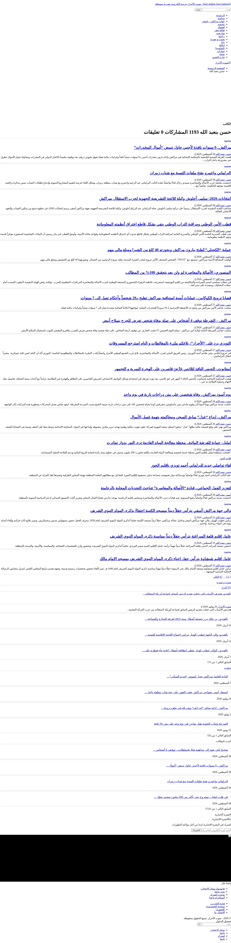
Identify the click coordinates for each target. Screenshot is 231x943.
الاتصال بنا (219, 912)
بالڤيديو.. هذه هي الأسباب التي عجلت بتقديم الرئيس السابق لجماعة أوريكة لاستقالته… (187, 593)
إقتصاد (221, 27)
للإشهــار (220, 909)
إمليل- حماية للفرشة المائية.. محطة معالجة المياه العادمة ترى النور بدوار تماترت (169, 443)
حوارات (221, 51)
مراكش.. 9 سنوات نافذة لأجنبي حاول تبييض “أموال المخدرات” (182, 147)
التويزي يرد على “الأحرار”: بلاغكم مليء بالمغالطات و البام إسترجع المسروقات (170, 343)
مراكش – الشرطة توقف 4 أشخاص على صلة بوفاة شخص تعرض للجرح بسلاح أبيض (166, 321)
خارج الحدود (218, 57)
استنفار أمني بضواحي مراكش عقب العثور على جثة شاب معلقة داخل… (186, 692)
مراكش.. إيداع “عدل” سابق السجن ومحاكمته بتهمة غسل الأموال (180, 417)
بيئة (223, 42)
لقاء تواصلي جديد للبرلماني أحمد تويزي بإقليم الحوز (191, 465)
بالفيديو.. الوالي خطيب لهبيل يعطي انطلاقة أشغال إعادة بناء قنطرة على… (185, 650)
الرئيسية (220, 15)
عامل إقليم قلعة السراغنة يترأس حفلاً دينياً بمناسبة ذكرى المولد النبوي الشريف (170, 536)
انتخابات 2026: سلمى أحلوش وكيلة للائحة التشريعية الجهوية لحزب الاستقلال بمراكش (165, 198)
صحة (222, 54)
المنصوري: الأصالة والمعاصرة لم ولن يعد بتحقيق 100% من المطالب (178, 272)
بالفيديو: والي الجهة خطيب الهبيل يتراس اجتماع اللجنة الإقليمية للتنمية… (186, 634)
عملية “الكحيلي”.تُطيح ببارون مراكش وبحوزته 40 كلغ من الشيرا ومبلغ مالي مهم (169, 250)
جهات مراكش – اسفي (213, 21)
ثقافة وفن (219, 30)
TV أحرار (226, 587)
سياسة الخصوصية (215, 906)
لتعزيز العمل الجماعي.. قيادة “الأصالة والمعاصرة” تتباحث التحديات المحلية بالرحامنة (166, 488)
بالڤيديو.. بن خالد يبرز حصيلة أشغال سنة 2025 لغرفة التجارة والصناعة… (186, 619)
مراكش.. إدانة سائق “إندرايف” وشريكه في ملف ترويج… (194, 708)
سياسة (221, 18)
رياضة (221, 36)
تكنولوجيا (220, 48)
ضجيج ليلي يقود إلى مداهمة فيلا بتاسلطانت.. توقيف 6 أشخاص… (190, 749)
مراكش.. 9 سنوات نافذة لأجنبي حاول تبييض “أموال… (197, 765)
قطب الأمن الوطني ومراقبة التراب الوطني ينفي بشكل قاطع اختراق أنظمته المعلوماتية (164, 224)
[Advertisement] (115, 97)
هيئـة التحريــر (217, 903)
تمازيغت (220, 33)
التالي (216, 577)
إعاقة (222, 45)
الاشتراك (196, 830)
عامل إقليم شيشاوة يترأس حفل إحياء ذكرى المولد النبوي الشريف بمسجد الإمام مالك (165, 559)
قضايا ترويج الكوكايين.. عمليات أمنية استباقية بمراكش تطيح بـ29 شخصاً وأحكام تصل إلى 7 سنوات (156, 298)
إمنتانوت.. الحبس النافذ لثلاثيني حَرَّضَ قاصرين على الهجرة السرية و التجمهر (173, 369)
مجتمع (221, 24)
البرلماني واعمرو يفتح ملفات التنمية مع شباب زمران (190, 173)
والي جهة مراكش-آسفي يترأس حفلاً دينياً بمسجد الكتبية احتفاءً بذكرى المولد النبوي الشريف (160, 511)
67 (221, 577)
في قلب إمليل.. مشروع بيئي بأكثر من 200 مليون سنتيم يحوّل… (191, 797)
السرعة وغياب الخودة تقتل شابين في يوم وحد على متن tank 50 (191, 723)
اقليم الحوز (225, 458)
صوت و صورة (217, 39)
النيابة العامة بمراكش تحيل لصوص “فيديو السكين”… (197, 676)
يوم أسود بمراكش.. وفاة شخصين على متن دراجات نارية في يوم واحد (177, 394)
